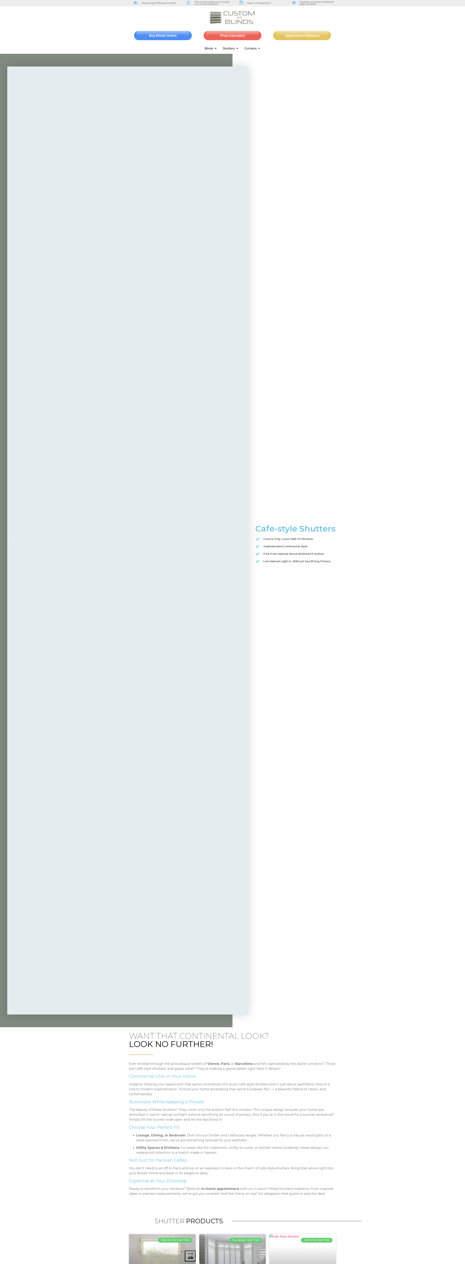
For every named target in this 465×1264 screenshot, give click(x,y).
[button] (11, 540)
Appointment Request (302, 35)
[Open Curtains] (259, 48)
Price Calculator (232, 35)
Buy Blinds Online (163, 35)
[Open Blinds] (215, 48)
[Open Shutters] (237, 48)
